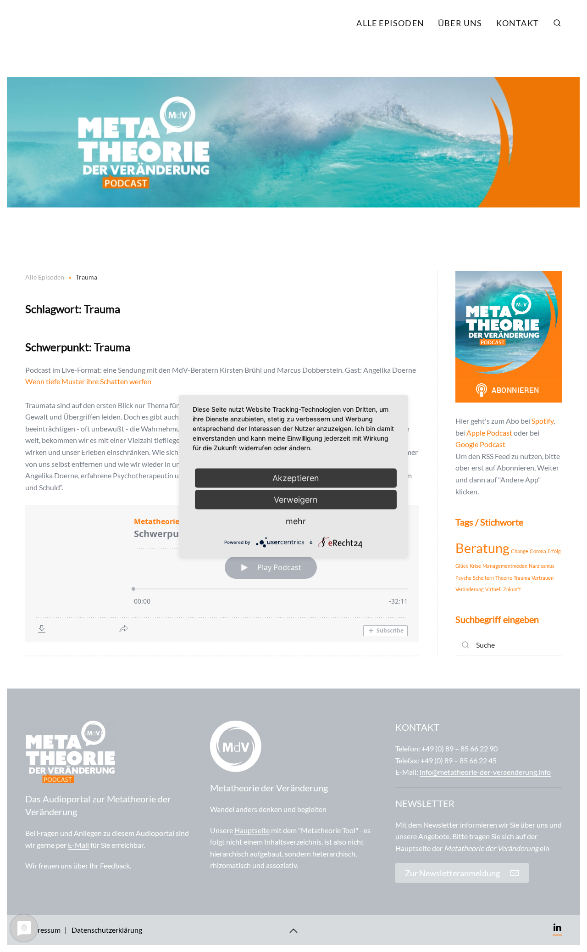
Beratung (482, 548)
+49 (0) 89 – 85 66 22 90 (459, 748)
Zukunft (512, 589)
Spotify (543, 420)
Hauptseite (252, 830)
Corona (538, 551)
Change (519, 551)
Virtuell (493, 589)
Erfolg (554, 551)
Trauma (522, 578)
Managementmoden (504, 566)
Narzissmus (541, 566)
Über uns (460, 23)
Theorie (503, 578)
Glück (461, 566)
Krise (475, 566)
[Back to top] (293, 930)
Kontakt (517, 23)
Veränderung (469, 589)
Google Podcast (480, 444)
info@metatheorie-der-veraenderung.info (485, 771)
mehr (296, 521)
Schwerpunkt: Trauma (77, 346)
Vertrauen (543, 578)
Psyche (463, 578)
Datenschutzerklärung (107, 929)
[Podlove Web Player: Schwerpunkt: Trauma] (222, 573)
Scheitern (483, 578)
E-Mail (78, 844)
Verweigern (296, 499)
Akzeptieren (295, 478)
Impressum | (46, 929)
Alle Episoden (390, 23)
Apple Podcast (489, 432)
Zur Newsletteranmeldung (455, 873)
